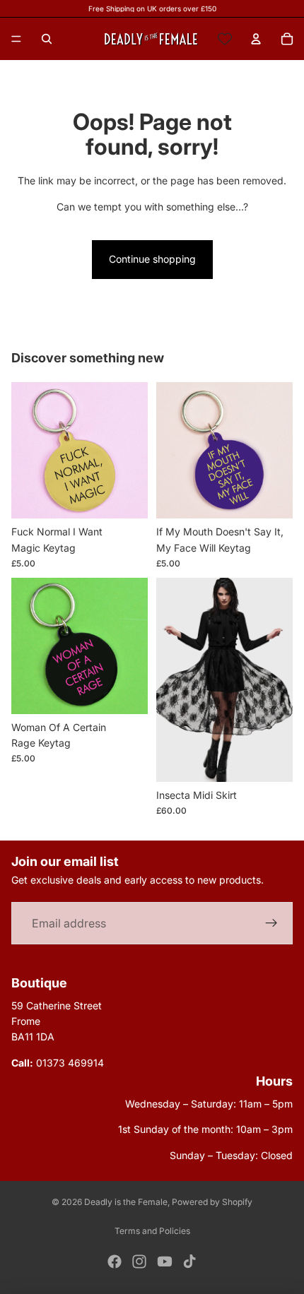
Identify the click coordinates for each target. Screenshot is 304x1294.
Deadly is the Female (126, 1202)
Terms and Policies (152, 1230)
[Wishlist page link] (225, 39)
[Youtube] (164, 1261)
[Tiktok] (189, 1261)
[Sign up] (271, 923)
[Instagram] (139, 1261)
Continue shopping (152, 259)
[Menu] (16, 39)
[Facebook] (114, 1261)
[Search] (46, 38)
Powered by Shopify (212, 1202)
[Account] (255, 38)
